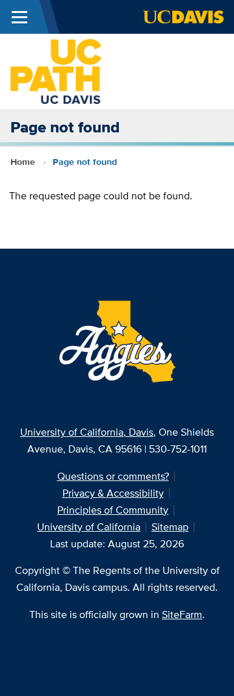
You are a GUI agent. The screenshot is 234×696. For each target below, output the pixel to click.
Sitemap (169, 526)
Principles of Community (112, 510)
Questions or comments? (113, 476)
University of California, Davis (86, 432)
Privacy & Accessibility (113, 493)
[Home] (55, 70)
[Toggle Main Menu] (19, 17)
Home (22, 161)
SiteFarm (182, 614)
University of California (88, 526)
